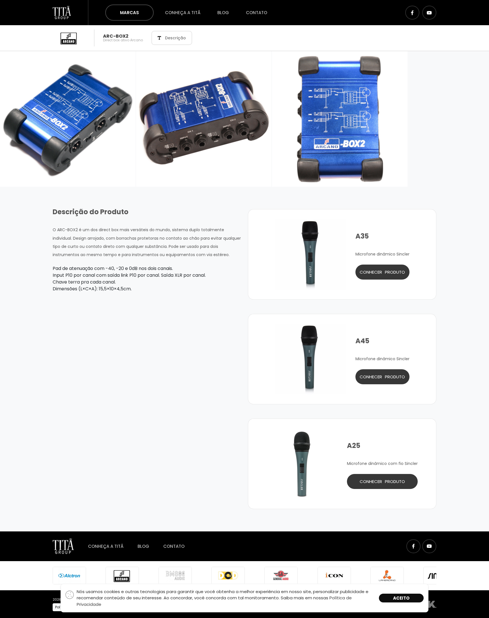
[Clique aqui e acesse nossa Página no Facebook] (412, 13)
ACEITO (401, 598)
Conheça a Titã (182, 13)
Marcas (129, 13)
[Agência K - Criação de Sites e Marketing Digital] (432, 604)
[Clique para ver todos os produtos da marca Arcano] (122, 575)
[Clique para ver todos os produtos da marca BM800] (175, 575)
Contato (256, 13)
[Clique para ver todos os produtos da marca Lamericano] (387, 575)
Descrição (175, 38)
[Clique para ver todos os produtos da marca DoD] (228, 575)
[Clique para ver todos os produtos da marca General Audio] (281, 575)
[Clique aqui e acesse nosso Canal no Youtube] (429, 13)
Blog (223, 13)
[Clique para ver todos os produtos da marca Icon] (334, 575)
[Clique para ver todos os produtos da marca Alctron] (69, 575)
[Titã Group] (62, 12)
